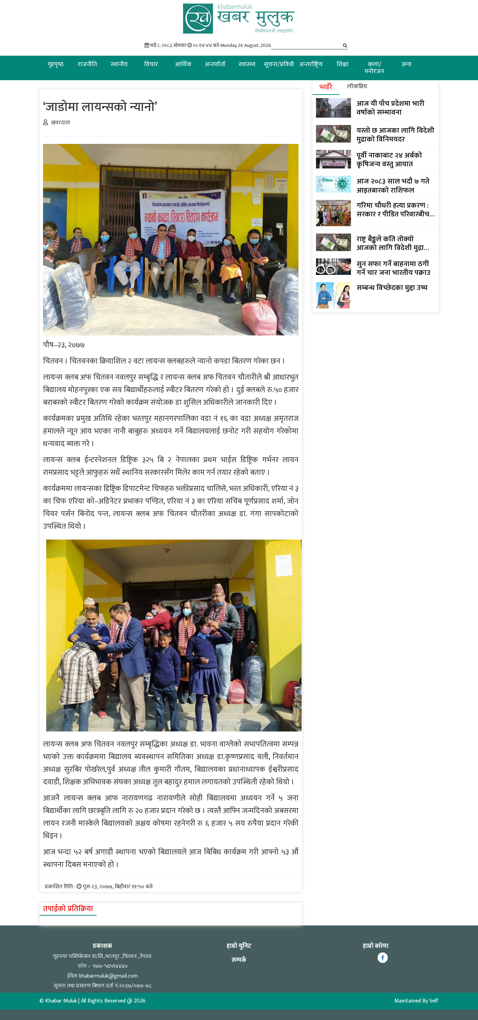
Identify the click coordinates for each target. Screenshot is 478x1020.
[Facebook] (383, 957)
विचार (151, 64)
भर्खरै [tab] (325, 87)
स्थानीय (119, 64)
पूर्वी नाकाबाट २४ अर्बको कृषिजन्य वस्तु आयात (389, 159)
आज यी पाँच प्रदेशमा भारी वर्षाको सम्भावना (390, 108)
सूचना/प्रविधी (279, 64)
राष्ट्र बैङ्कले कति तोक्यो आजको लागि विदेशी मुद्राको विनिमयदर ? (394, 243)
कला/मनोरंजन (374, 68)
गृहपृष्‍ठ (56, 64)
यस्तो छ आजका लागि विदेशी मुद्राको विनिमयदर (395, 135)
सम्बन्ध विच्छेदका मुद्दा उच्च (392, 287)
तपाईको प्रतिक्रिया (68, 908)
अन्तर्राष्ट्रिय (311, 64)
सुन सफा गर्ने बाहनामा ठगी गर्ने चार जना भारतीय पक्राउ (393, 268)
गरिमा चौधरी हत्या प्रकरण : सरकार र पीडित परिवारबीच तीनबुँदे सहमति (393, 209)
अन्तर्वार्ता (215, 64)
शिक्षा (343, 64)
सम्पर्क (239, 960)
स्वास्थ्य (247, 64)
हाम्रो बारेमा (375, 946)
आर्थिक (183, 64)
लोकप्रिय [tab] (357, 86)
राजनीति (87, 64)
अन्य (406, 64)
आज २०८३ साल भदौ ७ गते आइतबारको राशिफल (393, 185)
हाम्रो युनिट (239, 946)
